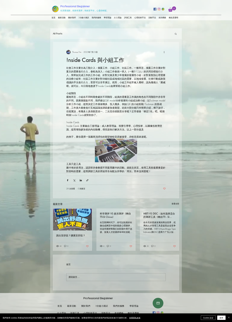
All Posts (57, 33)
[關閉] (228, 318)
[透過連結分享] (87, 180)
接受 (221, 317)
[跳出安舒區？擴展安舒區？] (72, 219)
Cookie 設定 (208, 317)
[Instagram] (159, 9)
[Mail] (158, 303)
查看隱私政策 (134, 317)
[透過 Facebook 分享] (67, 180)
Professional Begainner (75, 6)
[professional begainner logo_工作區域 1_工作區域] (163, 9)
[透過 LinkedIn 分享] (80, 180)
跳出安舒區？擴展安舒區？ (70, 235)
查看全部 (175, 203)
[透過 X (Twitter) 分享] (74, 180)
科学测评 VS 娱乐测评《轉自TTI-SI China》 (115, 215)
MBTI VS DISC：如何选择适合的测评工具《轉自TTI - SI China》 (159, 215)
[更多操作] (164, 52)
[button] (172, 9)
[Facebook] (155, 9)
